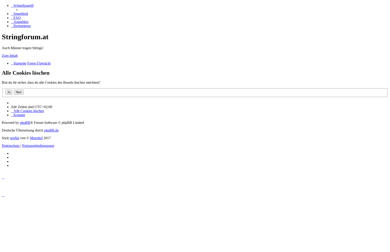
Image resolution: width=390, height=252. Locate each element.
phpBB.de (51, 130)
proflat (14, 138)
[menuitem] (19, 14)
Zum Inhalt (10, 56)
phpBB (25, 123)
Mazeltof (36, 138)
